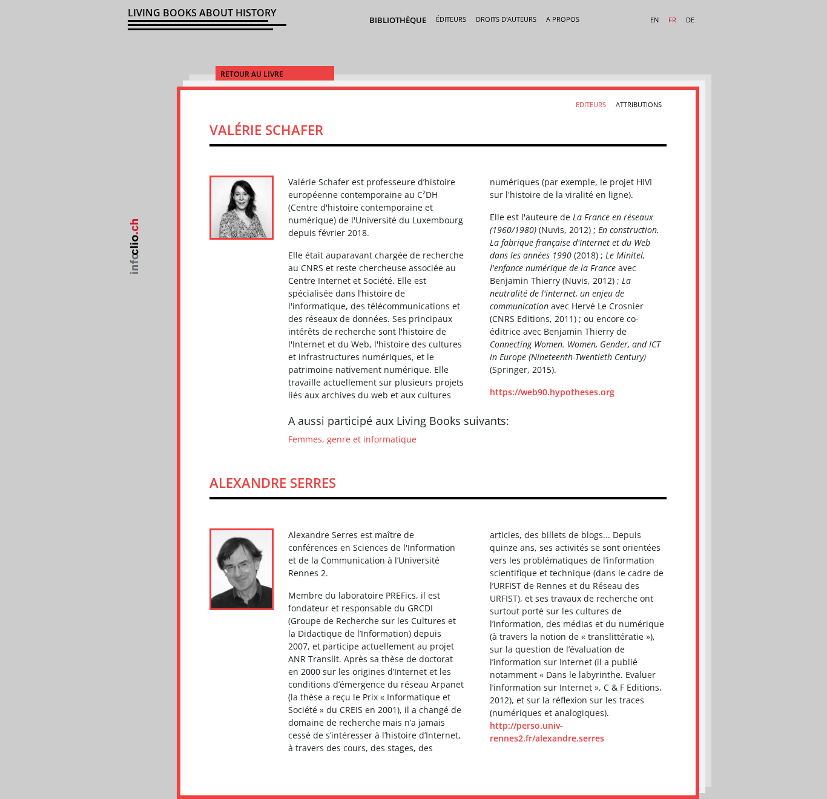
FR (672, 19)
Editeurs (591, 104)
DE (690, 19)
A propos (562, 19)
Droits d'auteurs (506, 19)
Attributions (639, 104)
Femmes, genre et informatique (352, 439)
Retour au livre (251, 74)
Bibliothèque (397, 20)
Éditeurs (451, 19)
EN (654, 19)
